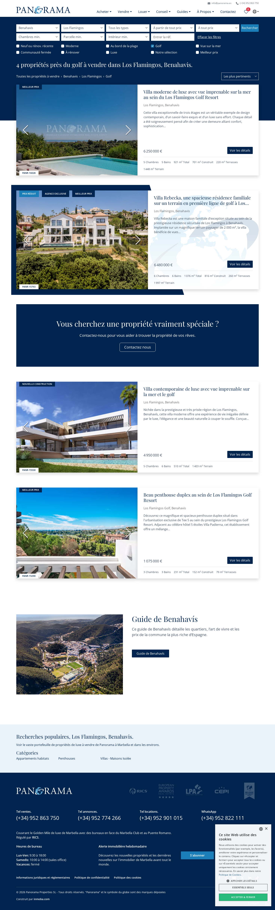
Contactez (228, 11)
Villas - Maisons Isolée (115, 758)
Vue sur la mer (210, 46)
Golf (158, 46)
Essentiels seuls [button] (243, 887)
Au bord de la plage (124, 46)
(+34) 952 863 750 (249, 3)
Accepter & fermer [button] (243, 897)
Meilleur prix (209, 52)
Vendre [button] (123, 11)
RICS (35, 837)
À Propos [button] (204, 11)
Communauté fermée (36, 52)
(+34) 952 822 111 (222, 817)
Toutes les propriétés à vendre (37, 76)
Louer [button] (142, 11)
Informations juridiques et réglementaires (43, 877)
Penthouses (66, 758)
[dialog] (243, 865)
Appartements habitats (32, 758)
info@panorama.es (221, 3)
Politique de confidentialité (91, 877)
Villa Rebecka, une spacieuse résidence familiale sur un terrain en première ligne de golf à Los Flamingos (202, 203)
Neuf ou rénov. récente (37, 46)
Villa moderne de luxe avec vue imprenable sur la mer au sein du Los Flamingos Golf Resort (197, 94)
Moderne (72, 46)
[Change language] (256, 11)
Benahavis (70, 76)
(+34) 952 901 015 (161, 817)
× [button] (266, 828)
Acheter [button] (103, 11)
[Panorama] (43, 10)
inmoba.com (42, 899)
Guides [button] (182, 11)
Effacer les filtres (209, 37)
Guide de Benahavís (150, 653)
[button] (243, 881)
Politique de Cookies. (230, 874)
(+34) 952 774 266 (99, 817)
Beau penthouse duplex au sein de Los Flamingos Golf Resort (197, 497)
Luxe (114, 52)
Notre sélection (166, 52)
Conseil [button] (162, 11)
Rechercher (250, 28)
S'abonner (197, 855)
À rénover (73, 52)
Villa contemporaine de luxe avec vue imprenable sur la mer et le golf (196, 391)
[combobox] (240, 76)
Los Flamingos (92, 76)
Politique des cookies (127, 877)
